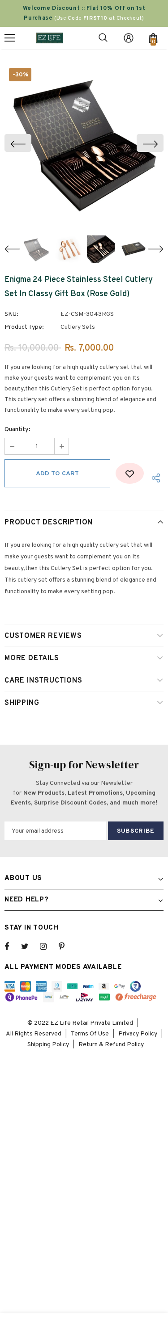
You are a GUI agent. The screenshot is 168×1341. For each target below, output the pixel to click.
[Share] (154, 478)
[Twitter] (29, 947)
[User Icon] (128, 38)
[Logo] (49, 38)
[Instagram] (48, 947)
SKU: (11, 314)
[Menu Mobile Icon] (9, 38)
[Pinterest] (67, 947)
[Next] (150, 143)
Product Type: (24, 327)
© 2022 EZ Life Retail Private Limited (80, 1023)
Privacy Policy (137, 1034)
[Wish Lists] (130, 473)
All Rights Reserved (33, 1034)
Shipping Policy (48, 1044)
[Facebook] (12, 947)
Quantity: (17, 429)
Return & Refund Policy (111, 1044)
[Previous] (17, 143)
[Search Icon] (103, 38)
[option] (84, 142)
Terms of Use (90, 1034)
